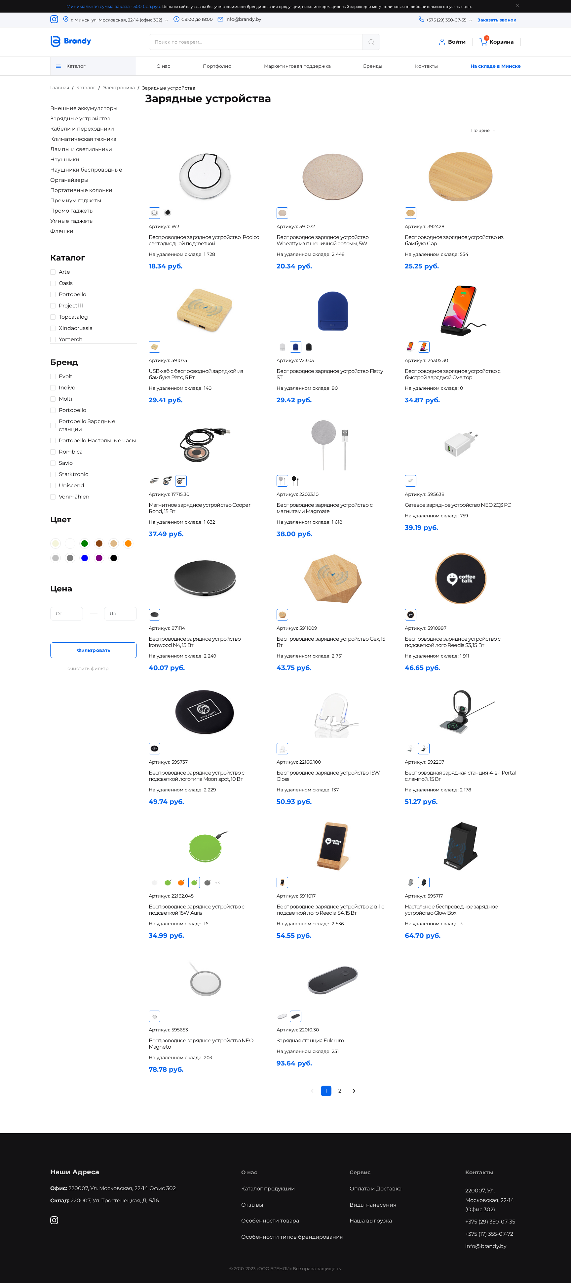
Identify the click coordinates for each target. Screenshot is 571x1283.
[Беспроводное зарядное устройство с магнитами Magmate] (333, 444)
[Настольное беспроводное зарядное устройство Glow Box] (461, 846)
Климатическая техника (83, 139)
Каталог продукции (268, 1188)
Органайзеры (69, 180)
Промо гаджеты (72, 211)
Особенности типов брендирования (292, 1237)
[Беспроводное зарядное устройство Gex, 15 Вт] (333, 578)
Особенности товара (270, 1221)
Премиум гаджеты (75, 200)
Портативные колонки (81, 190)
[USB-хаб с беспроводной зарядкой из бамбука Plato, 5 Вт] (205, 311)
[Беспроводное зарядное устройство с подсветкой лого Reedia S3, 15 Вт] (461, 578)
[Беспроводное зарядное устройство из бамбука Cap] (461, 177)
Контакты (426, 66)
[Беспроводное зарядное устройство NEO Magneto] (205, 980)
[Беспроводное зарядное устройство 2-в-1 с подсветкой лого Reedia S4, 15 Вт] (333, 846)
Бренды (372, 66)
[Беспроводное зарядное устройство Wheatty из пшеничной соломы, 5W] (333, 177)
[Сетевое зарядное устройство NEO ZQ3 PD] (461, 444)
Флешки (61, 231)
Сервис (360, 1172)
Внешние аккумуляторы (84, 108)
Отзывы (252, 1205)
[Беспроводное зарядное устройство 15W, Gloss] (333, 712)
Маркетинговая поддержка (297, 66)
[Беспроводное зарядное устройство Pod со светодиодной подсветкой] (205, 177)
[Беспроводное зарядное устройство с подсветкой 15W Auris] (205, 846)
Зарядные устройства (80, 118)
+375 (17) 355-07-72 (489, 1234)
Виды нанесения (373, 1205)
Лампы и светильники (81, 149)
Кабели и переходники (82, 129)
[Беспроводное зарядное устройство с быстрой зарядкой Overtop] (461, 311)
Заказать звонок (496, 19)
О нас (163, 66)
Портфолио (217, 66)
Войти (457, 42)
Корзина (500, 41)
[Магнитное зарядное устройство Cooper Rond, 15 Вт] (205, 444)
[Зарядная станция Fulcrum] (333, 980)
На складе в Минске (496, 66)
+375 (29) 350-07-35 (490, 1222)
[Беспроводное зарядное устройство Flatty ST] (333, 311)
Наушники (64, 159)
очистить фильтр (88, 668)
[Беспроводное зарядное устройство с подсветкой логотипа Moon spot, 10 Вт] (205, 712)
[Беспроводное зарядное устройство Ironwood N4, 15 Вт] (205, 578)
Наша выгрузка (371, 1221)
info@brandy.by (243, 19)
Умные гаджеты (72, 221)
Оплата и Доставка (375, 1188)
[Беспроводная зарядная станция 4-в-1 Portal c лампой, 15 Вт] (461, 712)
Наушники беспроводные (86, 170)
